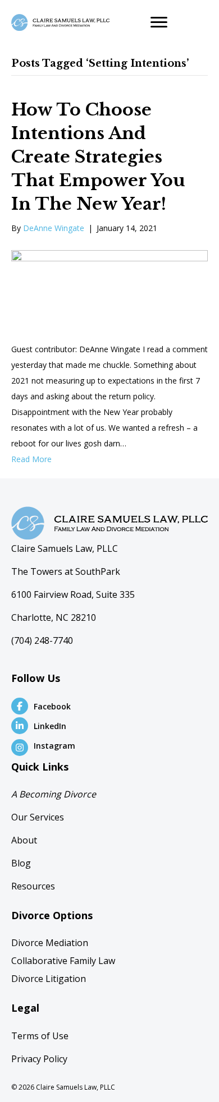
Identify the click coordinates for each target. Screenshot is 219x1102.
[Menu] (159, 22)
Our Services (37, 817)
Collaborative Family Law (63, 961)
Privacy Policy (39, 1059)
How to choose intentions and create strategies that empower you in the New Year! (98, 156)
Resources (33, 886)
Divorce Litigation (48, 978)
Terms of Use (40, 1036)
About (24, 840)
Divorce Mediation (49, 943)
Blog (21, 863)
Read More (31, 459)
